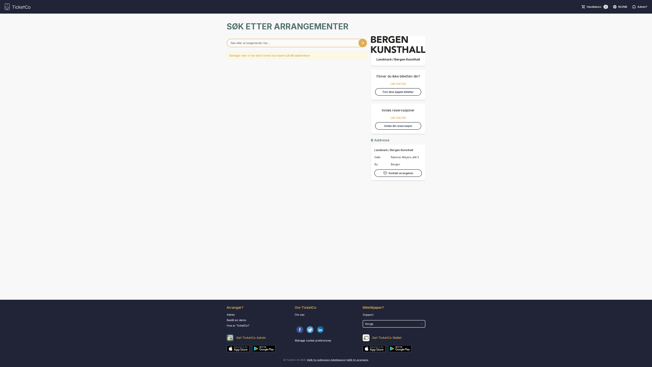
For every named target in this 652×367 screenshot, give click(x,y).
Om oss (299, 314)
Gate (377, 157)
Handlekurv (597, 6)
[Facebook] (299, 329)
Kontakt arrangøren (401, 173)
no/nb (622, 6)
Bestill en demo (236, 320)
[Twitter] (310, 329)
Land (366, 318)
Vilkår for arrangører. (357, 360)
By (376, 164)
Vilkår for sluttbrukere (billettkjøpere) (326, 360)
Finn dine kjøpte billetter (398, 92)
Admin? (642, 6)
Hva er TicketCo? (238, 325)
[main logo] (17, 7)
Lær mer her (398, 83)
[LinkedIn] (320, 329)
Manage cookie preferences (313, 340)
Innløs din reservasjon (398, 126)
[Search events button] (362, 43)
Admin (231, 314)
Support (368, 314)
